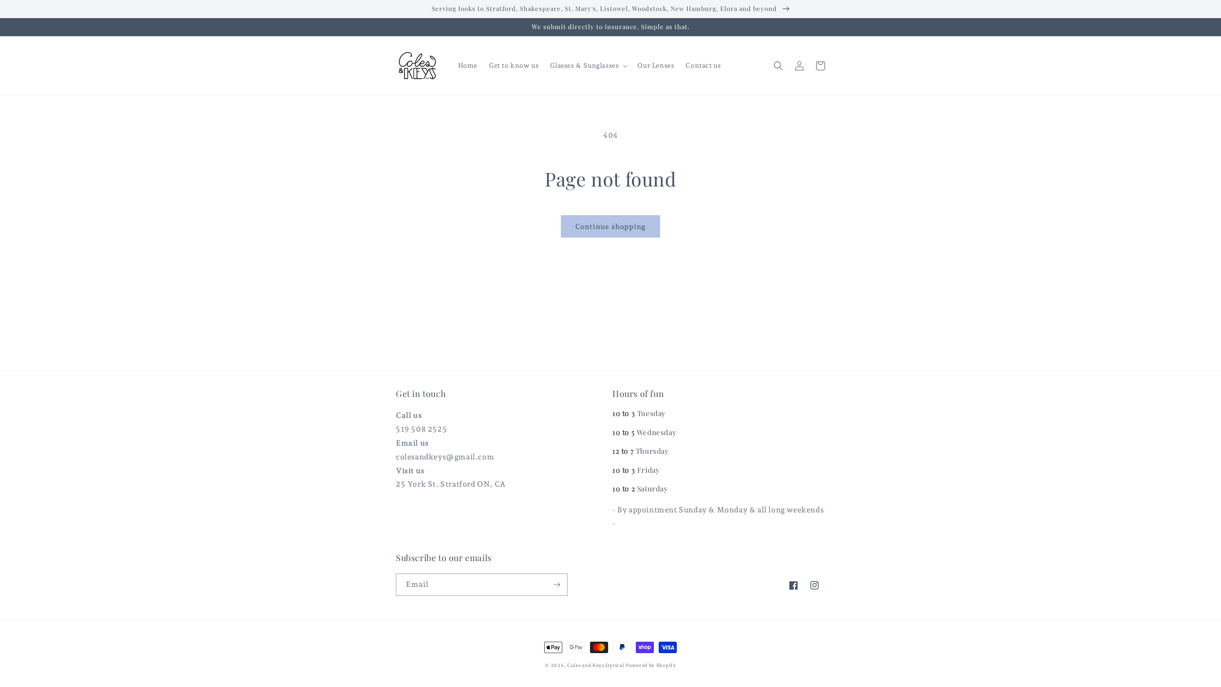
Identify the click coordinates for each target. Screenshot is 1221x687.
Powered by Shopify (651, 665)
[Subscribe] (556, 584)
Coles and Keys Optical (595, 665)
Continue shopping (610, 226)
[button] (587, 65)
